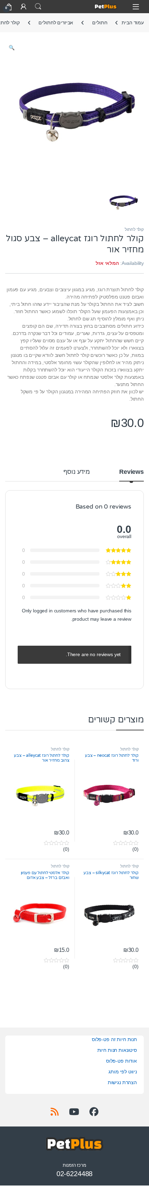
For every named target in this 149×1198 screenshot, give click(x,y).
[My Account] (23, 6)
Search (38, 6)
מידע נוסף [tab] (76, 472)
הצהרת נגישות (122, 1082)
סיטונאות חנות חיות (117, 1050)
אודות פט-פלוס (121, 1061)
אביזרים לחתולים (55, 22)
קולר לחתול (134, 229)
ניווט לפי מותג (122, 1071)
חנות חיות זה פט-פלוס (114, 1039)
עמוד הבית (133, 22)
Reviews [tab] (131, 472)
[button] (12, 48)
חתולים (99, 22)
